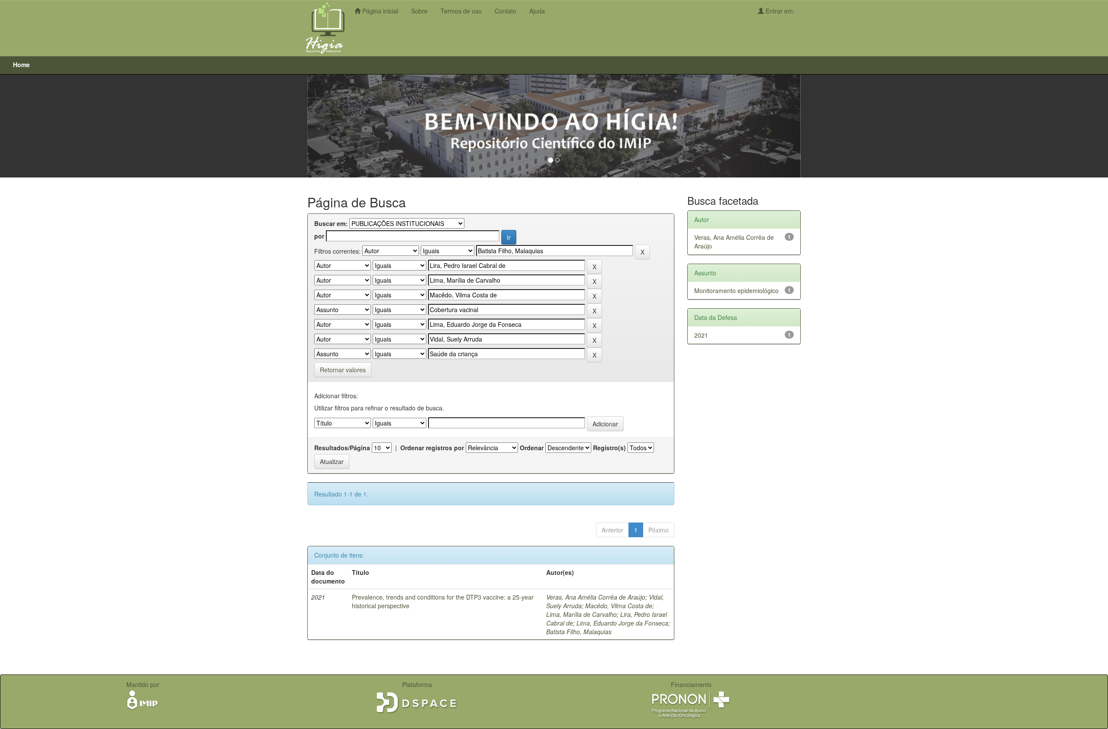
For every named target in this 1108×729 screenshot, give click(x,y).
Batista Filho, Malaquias (579, 631)
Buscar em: (331, 223)
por (319, 236)
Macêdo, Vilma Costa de (618, 605)
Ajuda (537, 10)
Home (21, 64)
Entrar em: (780, 10)
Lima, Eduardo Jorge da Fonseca (622, 623)
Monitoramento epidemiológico (736, 290)
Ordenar (532, 447)
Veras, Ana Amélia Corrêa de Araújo (595, 597)
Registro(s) (609, 447)
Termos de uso (461, 10)
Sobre (419, 10)
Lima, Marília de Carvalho (581, 614)
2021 (701, 335)
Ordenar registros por (432, 447)
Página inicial (379, 10)
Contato (505, 10)
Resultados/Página (342, 447)
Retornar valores (343, 369)
